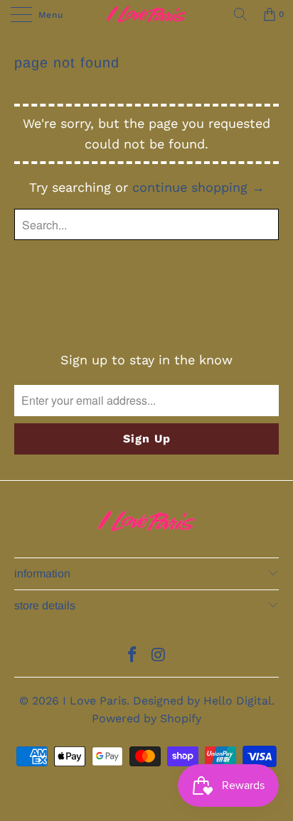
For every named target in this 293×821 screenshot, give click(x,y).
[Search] (240, 14)
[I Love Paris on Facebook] (133, 656)
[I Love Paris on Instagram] (159, 656)
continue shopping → (198, 187)
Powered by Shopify (146, 718)
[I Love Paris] (146, 14)
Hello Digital (237, 700)
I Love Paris (95, 700)
